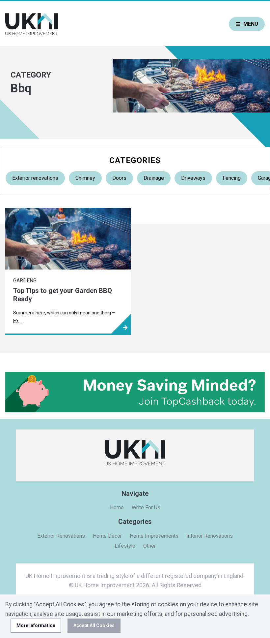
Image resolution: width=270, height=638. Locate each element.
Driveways (193, 178)
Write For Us (146, 507)
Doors (119, 178)
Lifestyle (125, 546)
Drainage (154, 178)
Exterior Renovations (61, 536)
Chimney (85, 178)
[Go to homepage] (31, 24)
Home (117, 507)
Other (149, 546)
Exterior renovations (35, 178)
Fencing (232, 178)
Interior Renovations (209, 536)
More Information (35, 625)
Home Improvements (154, 536)
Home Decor (107, 536)
